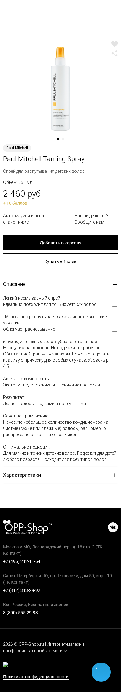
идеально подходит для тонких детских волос (49, 304)
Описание (14, 284)
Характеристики (22, 475)
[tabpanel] (60, 88)
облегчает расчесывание (29, 329)
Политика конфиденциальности (36, 677)
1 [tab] (60, 141)
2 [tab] (65, 141)
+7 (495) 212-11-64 (21, 561)
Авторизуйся (16, 215)
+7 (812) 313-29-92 (21, 590)
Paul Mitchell (17, 148)
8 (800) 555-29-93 (20, 612)
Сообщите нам (89, 222)
